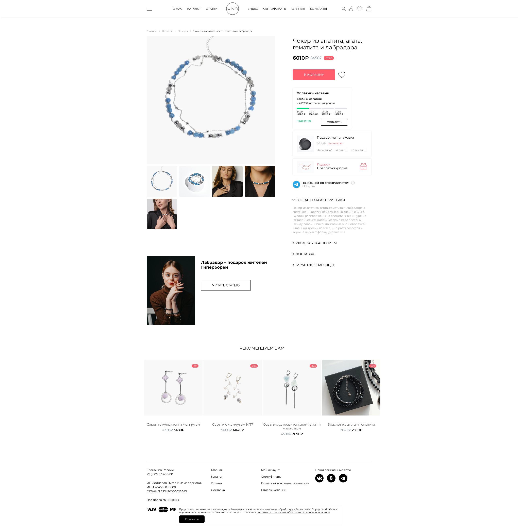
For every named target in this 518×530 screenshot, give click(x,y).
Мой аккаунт (270, 470)
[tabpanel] (173, 395)
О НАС (177, 9)
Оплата (216, 483)
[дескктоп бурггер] (149, 9)
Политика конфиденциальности (285, 483)
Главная (217, 470)
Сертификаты (271, 476)
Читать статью (226, 285)
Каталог (217, 476)
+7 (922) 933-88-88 (160, 474)
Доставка (218, 490)
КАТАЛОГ (194, 9)
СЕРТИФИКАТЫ (275, 9)
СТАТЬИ (212, 9)
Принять (191, 519)
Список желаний (273, 490)
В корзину (314, 75)
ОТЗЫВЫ (298, 9)
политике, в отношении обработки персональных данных (293, 512)
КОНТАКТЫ (318, 9)
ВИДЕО (252, 9)
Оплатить (334, 122)
